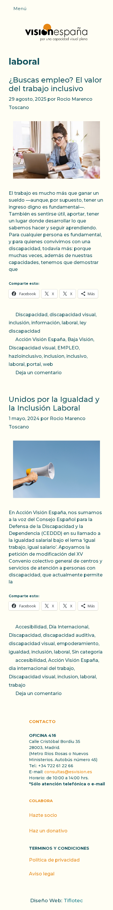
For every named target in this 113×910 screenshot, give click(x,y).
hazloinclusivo (25, 356)
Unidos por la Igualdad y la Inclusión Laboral (54, 403)
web (48, 364)
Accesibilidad (31, 627)
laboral (70, 322)
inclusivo (76, 356)
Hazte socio (43, 815)
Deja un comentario (38, 372)
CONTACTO (42, 721)
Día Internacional (68, 627)
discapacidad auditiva (68, 635)
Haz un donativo (48, 831)
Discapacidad (31, 314)
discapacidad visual (73, 314)
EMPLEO (68, 348)
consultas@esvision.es (68, 771)
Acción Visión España (40, 339)
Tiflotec (73, 900)
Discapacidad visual (32, 348)
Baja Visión (80, 339)
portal (34, 364)
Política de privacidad (54, 860)
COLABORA (41, 800)
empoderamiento (78, 643)
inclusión (19, 322)
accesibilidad (30, 660)
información (45, 322)
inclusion (54, 356)
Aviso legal (41, 874)
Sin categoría (87, 652)
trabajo (17, 685)
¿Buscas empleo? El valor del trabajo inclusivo (55, 84)
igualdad (19, 652)
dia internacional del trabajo (41, 668)
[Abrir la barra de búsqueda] (106, 10)
